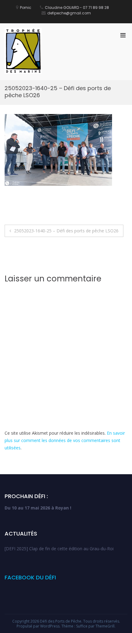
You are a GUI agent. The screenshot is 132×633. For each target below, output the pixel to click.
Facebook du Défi (30, 577)
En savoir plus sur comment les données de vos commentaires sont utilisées (65, 440)
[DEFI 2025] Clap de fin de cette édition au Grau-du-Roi (59, 548)
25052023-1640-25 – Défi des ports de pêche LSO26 (66, 231)
